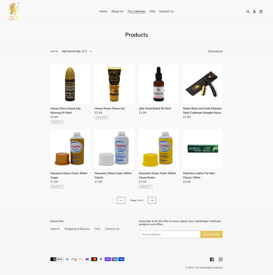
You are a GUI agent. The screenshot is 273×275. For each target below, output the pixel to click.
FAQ (97, 229)
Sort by (54, 51)
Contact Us (112, 229)
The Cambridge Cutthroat (209, 267)
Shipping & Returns (77, 229)
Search (55, 229)
